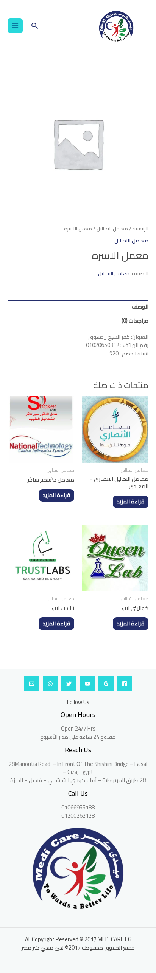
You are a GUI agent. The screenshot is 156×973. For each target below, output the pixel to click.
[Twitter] (68, 683)
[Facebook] (124, 683)
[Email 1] (31, 683)
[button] (34, 25)
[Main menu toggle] (15, 25)
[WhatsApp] (50, 683)
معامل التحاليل (112, 228)
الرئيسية (140, 228)
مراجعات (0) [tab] (135, 320)
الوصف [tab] (140, 306)
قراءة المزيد (130, 501)
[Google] (106, 683)
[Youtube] (87, 683)
